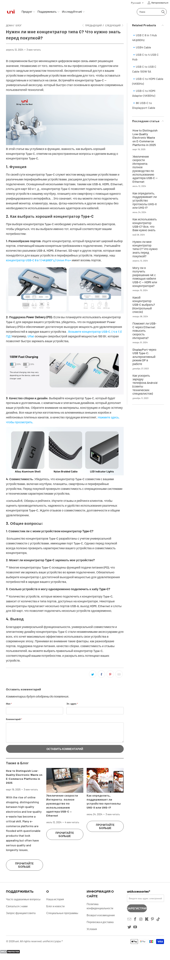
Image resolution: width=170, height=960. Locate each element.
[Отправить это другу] (119, 674)
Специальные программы (62, 913)
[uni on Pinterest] (152, 919)
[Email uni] (129, 919)
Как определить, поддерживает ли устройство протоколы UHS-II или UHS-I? (144, 200)
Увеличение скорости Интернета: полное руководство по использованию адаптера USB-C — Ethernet (145, 169)
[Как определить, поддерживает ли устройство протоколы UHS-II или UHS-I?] (105, 780)
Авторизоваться (159, 2)
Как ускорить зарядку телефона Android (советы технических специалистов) (144, 384)
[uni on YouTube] (135, 927)
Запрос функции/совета (21, 913)
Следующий (113, 25)
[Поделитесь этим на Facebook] (101, 674)
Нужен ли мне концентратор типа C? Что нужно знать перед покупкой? (145, 249)
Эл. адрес (72, 703)
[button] (137, 2)
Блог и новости (55, 906)
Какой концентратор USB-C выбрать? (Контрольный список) (143, 305)
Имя (9, 703)
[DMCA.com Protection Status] (10, 952)
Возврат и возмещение (101, 915)
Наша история (55, 899)
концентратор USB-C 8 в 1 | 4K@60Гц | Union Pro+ (38, 260)
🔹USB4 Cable (141, 47)
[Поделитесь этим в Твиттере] (92, 674)
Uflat (31, 336)
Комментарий (14, 719)
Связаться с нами (17, 906)
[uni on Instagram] (141, 919)
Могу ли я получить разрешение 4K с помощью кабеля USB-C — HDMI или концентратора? (144, 277)
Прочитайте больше (24, 865)
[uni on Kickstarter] (146, 919)
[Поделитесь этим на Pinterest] (110, 674)
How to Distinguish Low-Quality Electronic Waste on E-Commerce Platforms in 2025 (145, 137)
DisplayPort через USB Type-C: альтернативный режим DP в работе (144, 357)
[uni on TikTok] (158, 919)
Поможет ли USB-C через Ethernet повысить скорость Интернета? (144, 331)
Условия (92, 929)
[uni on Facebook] (135, 919)
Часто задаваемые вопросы (23, 899)
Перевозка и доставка (100, 922)
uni (17, 941)
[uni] (10, 12)
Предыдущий (93, 25)
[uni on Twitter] (129, 927)
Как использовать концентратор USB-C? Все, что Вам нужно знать (144, 225)
